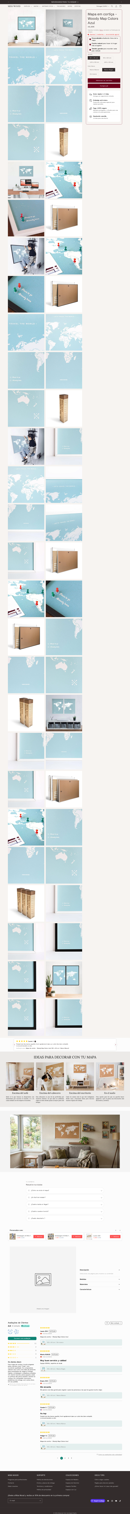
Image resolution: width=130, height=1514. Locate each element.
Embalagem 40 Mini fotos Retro (63, 1235)
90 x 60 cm (108, 58)
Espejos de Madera (72, 1479)
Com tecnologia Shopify (70, 1513)
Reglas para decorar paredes (104, 1483)
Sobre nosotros (13, 1486)
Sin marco (94, 74)
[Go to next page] (72, 1458)
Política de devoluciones (45, 1479)
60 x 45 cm (94, 58)
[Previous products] (116, 1230)
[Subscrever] (40, 1500)
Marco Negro (108, 70)
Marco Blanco (95, 70)
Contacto (11, 1483)
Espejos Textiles (71, 1486)
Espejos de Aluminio (72, 1483)
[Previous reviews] (14, 1044)
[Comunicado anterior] (8, 2)
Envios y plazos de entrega (46, 1483)
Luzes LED (96, 1235)
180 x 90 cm (109, 62)
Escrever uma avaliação (22, 1338)
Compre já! (104, 86)
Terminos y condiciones (44, 1486)
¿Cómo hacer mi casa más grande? (106, 1486)
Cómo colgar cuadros (102, 1479)
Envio (101, 30)
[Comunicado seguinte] (121, 2)
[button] (28, 6)
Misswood (60, 1513)
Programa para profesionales (17, 1479)
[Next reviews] (115, 1044)
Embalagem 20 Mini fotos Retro (24, 1235)
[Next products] (120, 1230)
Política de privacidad (44, 1489)
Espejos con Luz (71, 1489)
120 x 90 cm (95, 62)
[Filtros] (107, 1323)
